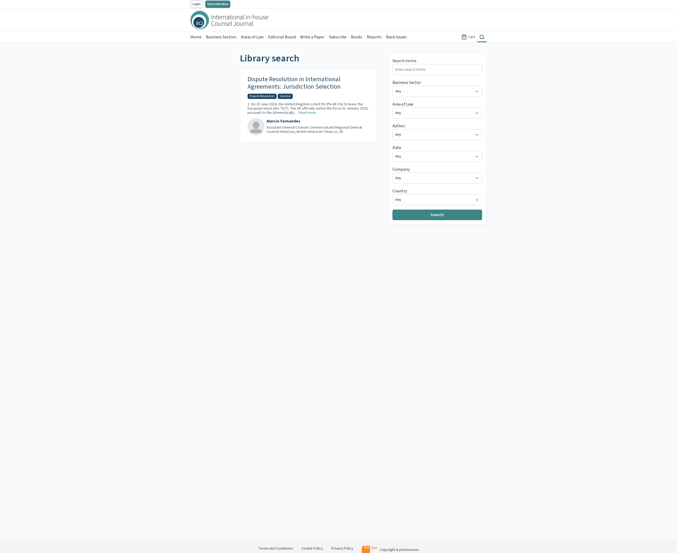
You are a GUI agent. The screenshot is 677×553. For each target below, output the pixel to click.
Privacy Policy (342, 548)
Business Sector (406, 82)
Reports (374, 37)
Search (437, 215)
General (285, 96)
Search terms (404, 61)
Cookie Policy (312, 548)
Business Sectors (221, 37)
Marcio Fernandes (283, 121)
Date (396, 148)
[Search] (482, 37)
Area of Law (402, 104)
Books (356, 37)
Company (401, 169)
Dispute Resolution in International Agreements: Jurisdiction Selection (294, 83)
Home (196, 37)
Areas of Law (252, 37)
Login (197, 4)
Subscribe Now (217, 4)
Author (398, 126)
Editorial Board (282, 37)
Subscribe (337, 37)
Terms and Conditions (275, 548)
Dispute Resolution (262, 96)
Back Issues (396, 37)
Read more (307, 112)
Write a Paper (312, 37)
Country (399, 191)
